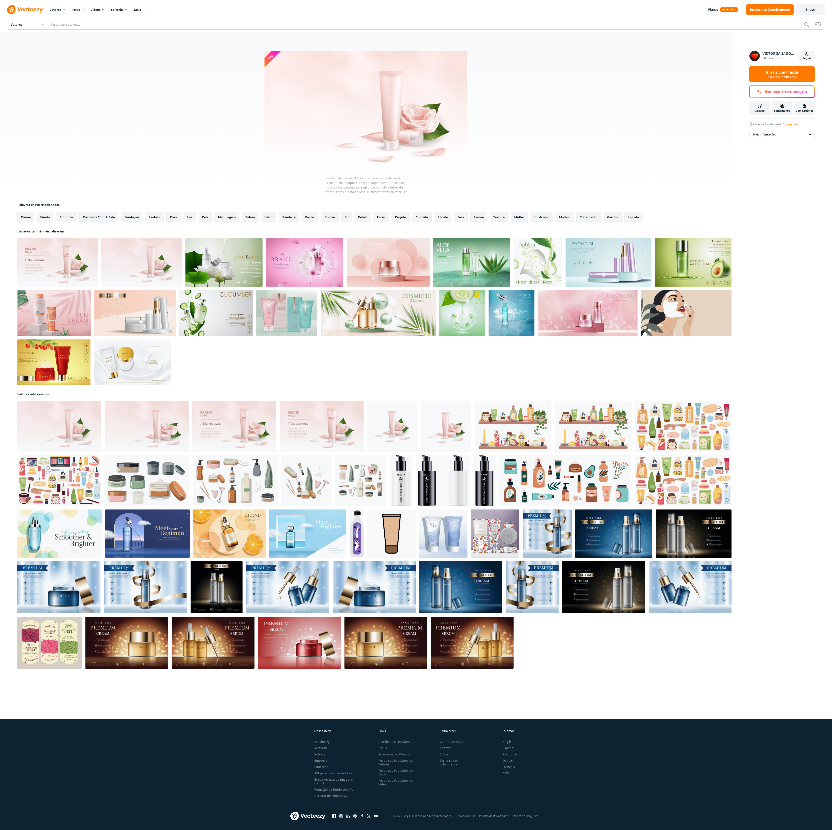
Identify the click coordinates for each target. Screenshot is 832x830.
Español (508, 748)
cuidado (422, 217)
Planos (713, 9)
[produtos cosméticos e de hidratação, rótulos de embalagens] (49, 643)
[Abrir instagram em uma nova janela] (341, 816)
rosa (173, 217)
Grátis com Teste (782, 74)
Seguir (807, 58)
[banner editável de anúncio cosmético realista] (304, 262)
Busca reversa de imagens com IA (333, 781)
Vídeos (95, 10)
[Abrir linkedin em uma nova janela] (348, 816)
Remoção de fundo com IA (333, 789)
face (460, 217)
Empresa (320, 760)
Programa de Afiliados (394, 754)
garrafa (612, 217)
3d (346, 217)
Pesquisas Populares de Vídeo (395, 782)
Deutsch (509, 760)
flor (190, 217)
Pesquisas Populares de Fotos (395, 772)
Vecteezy (320, 748)
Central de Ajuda (452, 742)
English (508, 742)
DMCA (382, 748)
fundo (45, 217)
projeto (400, 217)
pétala (362, 217)
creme (26, 217)
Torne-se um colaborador (449, 762)
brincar (330, 217)
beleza (250, 217)
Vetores (55, 10)
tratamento (589, 217)
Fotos (76, 10)
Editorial (117, 10)
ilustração (541, 217)
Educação (321, 767)
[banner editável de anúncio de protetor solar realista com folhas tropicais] (54, 313)
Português (510, 754)
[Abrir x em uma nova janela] (369, 816)
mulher (519, 217)
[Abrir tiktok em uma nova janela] (362, 816)
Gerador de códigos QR (331, 796)
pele (205, 217)
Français (509, 767)
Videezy (319, 754)
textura (499, 217)
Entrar (810, 9)
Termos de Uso (465, 816)
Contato (445, 748)
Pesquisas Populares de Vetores (395, 762)
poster (310, 217)
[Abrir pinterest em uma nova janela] (355, 816)
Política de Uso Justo (525, 816)
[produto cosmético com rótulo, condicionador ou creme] (357, 533)
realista (154, 217)
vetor (268, 217)
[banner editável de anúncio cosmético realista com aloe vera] (471, 262)
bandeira (289, 217)
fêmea (479, 217)
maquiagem (227, 217)
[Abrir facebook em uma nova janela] (334, 816)
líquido (633, 217)
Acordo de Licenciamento (396, 742)
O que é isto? (790, 124)
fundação (131, 217)
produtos (66, 217)
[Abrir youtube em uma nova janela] (376, 816)
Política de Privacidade (493, 816)
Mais (137, 10)
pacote (443, 217)
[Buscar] (806, 24)
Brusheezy (322, 742)
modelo (564, 217)
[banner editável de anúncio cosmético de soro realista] (511, 313)
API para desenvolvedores (333, 773)
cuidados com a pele (99, 217)
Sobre (444, 754)
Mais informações (764, 134)
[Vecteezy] (25, 9)
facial (381, 217)
